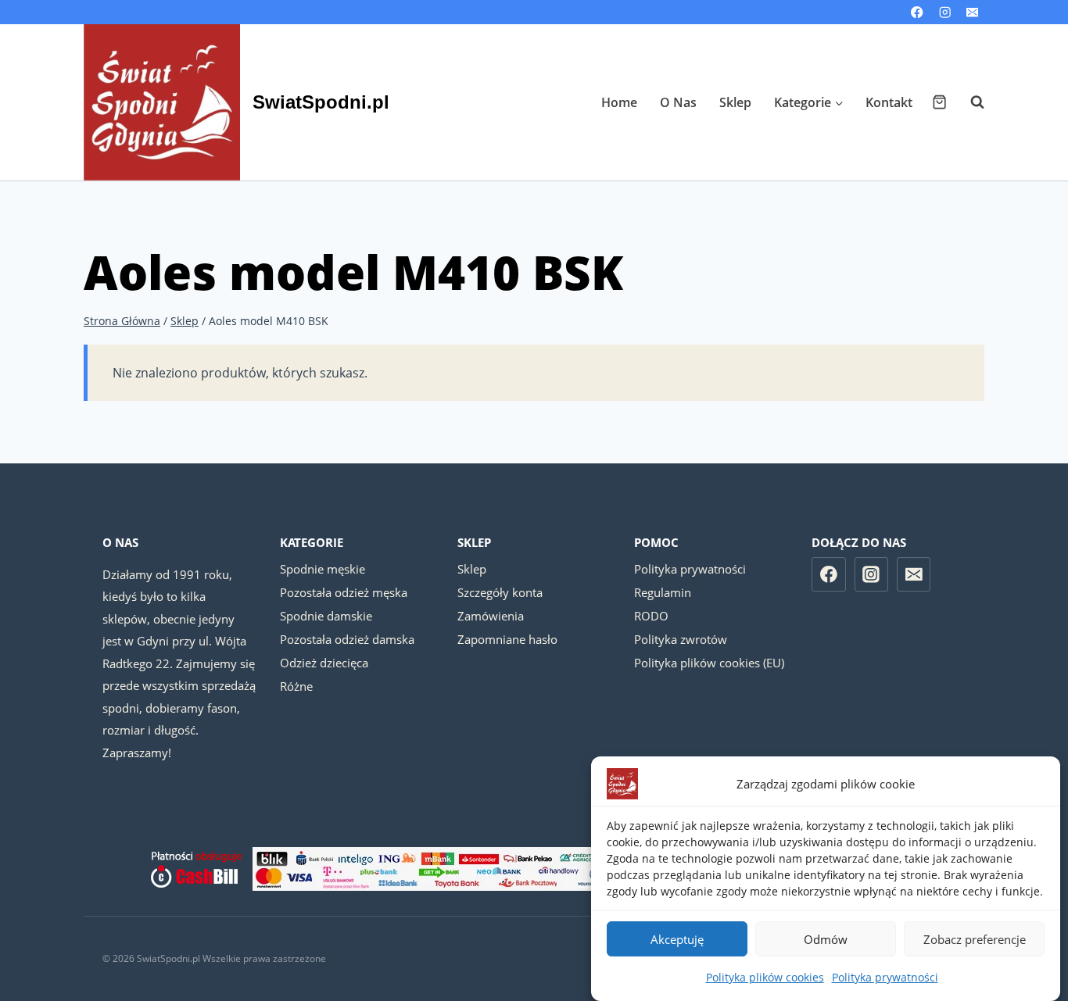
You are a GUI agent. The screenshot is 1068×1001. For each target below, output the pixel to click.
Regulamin (662, 592)
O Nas (678, 102)
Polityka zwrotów (680, 639)
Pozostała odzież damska (347, 639)
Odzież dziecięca (324, 662)
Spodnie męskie (322, 569)
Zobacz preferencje (974, 939)
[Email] (972, 12)
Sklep (735, 102)
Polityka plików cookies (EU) (709, 662)
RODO (651, 616)
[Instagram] (945, 12)
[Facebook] (917, 12)
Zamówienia (490, 616)
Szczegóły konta (500, 592)
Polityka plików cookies (765, 977)
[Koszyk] (939, 102)
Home (619, 102)
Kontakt (889, 102)
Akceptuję (677, 939)
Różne (296, 686)
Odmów (826, 939)
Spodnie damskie (326, 616)
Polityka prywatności (885, 977)
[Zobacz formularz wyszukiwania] (969, 102)
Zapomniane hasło (507, 639)
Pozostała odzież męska (343, 592)
